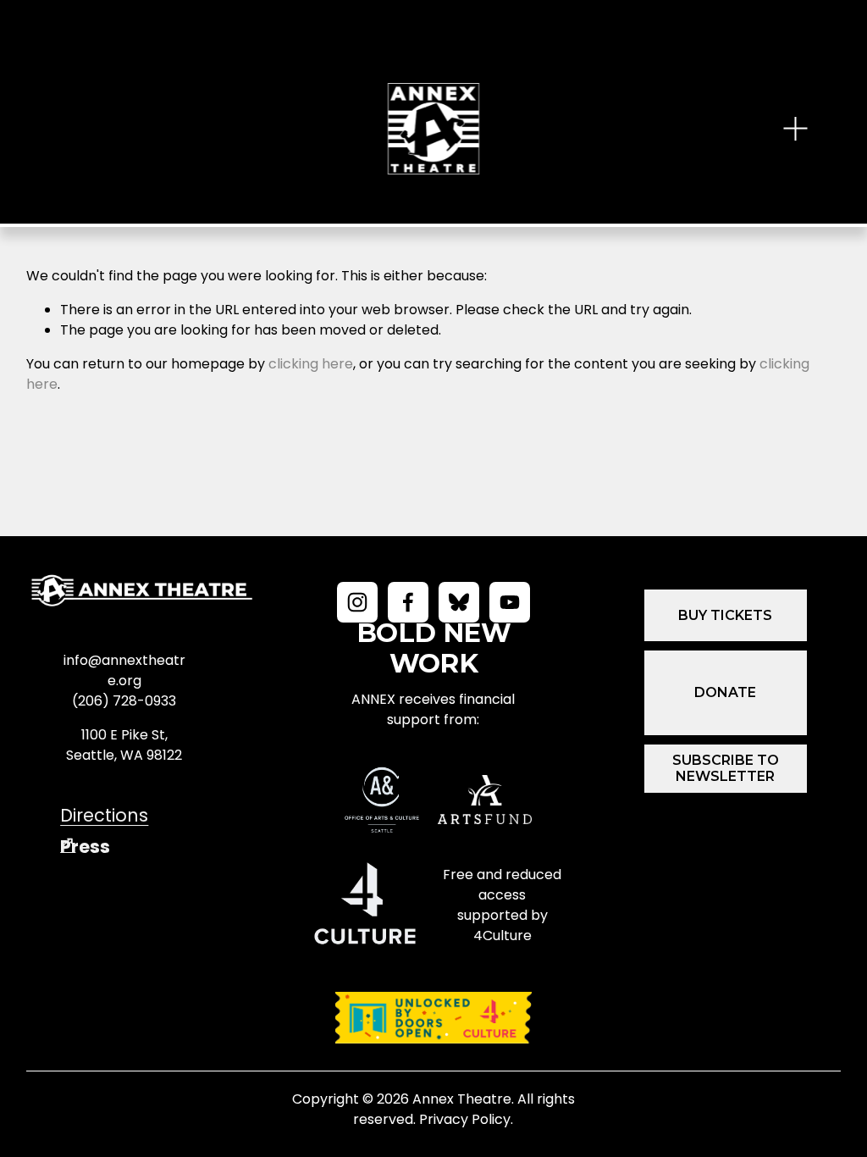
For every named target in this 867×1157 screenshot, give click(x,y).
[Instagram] (357, 602)
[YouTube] (509, 602)
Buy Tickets (725, 615)
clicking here (310, 364)
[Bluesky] (459, 602)
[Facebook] (408, 602)
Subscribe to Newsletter (725, 768)
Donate (725, 692)
